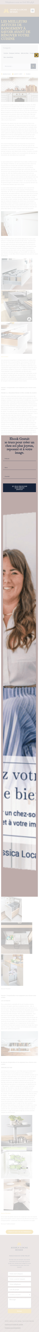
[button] (36, 55)
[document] (19, 666)
